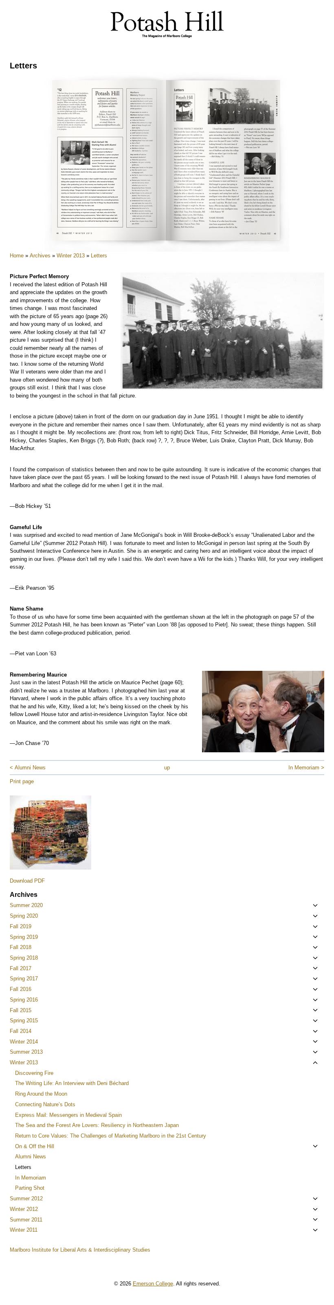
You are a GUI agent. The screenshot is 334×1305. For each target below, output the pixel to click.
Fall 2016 (20, 989)
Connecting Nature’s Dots (45, 1104)
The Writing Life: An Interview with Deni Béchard (72, 1083)
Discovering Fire (34, 1073)
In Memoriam (30, 1178)
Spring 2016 (24, 1000)
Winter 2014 (24, 1042)
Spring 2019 (24, 937)
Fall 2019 (20, 926)
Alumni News (30, 1156)
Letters (99, 256)
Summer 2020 (26, 905)
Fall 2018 (20, 947)
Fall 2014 (20, 1031)
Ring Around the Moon (41, 1094)
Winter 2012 (24, 1209)
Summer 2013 (26, 1052)
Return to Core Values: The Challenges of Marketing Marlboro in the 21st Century (110, 1136)
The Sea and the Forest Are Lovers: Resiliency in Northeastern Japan (97, 1125)
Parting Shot (29, 1188)
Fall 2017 (20, 968)
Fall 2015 (20, 1010)
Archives (40, 256)
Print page (22, 781)
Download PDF (27, 881)
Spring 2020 (24, 916)
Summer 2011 (26, 1220)
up (167, 768)
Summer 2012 (26, 1198)
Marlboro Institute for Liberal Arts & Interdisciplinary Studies (80, 1250)
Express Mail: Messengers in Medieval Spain (68, 1115)
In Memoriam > (306, 768)
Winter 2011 (23, 1230)
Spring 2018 (24, 958)
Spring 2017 (24, 978)
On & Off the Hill (34, 1146)
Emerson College (153, 1284)
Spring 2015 (24, 1020)
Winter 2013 (71, 256)
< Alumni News (28, 768)
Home (17, 256)
